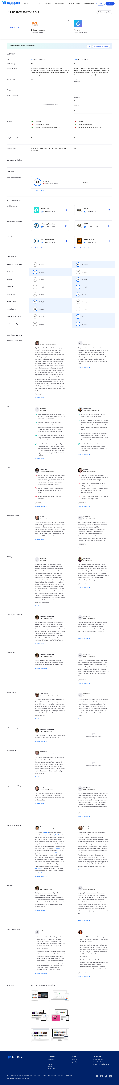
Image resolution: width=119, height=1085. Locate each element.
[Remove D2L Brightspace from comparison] (68, 21)
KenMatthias (43, 751)
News (50, 1066)
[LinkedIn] (110, 1076)
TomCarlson (43, 826)
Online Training (11, 309)
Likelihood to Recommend (14, 264)
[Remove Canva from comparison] (111, 21)
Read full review (40, 398)
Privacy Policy (28, 1075)
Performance (11, 294)
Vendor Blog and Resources (101, 1064)
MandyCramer (87, 558)
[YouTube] (97, 1076)
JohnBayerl (43, 342)
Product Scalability (12, 324)
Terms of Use (11, 1075)
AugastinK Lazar (87, 408)
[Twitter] (105, 1076)
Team (50, 1062)
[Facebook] (101, 1076)
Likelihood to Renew (13, 272)
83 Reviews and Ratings (37, 32)
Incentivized (38, 394)
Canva (77, 30)
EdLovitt (42, 516)
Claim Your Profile (98, 1062)
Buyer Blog (74, 1062)
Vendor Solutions (98, 1059)
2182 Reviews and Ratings (80, 32)
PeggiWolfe (86, 469)
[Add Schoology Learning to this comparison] (66, 225)
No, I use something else (101, 46)
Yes (89, 46)
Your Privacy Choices (40, 1075)
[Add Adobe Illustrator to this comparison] (109, 241)
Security (19, 1075)
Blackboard (45, 833)
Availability (10, 287)
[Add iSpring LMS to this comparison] (66, 210)
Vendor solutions (59, 3)
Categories (47, 3)
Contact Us (51, 1068)
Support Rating (11, 301)
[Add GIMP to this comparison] (109, 210)
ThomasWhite (86, 516)
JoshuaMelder (43, 469)
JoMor (85, 342)
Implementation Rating (14, 316)
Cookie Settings (69, 1075)
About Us (51, 1059)
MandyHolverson (87, 826)
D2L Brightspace (38, 30)
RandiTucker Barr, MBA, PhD (47, 616)
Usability (9, 279)
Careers (50, 1064)
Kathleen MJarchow (88, 931)
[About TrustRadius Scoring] (32, 59)
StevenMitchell (44, 693)
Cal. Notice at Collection (55, 1075)
